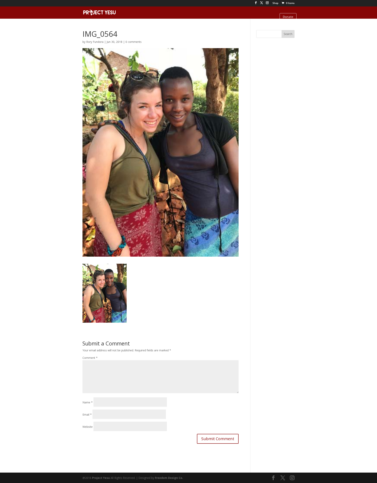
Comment (90, 358)
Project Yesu (101, 478)
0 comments (133, 42)
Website (87, 427)
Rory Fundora (94, 42)
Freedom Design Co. (169, 478)
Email (87, 414)
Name (87, 402)
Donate (288, 17)
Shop (275, 3)
